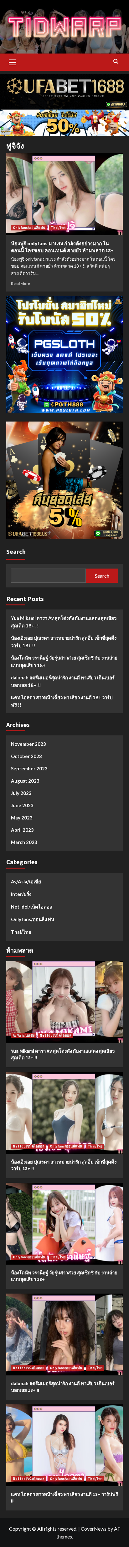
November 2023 (28, 744)
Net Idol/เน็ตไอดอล (31, 907)
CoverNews (93, 1529)
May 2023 (22, 817)
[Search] (116, 61)
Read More (20, 283)
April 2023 (22, 830)
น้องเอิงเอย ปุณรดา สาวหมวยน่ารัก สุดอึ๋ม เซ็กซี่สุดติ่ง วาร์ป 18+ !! (63, 641)
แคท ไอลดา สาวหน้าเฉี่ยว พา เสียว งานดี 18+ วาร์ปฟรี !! (62, 701)
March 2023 (24, 842)
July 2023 (21, 793)
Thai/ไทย (58, 227)
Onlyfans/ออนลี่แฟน (29, 227)
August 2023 (25, 781)
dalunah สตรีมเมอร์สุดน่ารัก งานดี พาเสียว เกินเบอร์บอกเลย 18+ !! (63, 681)
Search (16, 551)
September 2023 (29, 768)
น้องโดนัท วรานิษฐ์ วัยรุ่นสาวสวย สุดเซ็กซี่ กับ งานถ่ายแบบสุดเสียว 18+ (64, 661)
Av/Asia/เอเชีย (26, 881)
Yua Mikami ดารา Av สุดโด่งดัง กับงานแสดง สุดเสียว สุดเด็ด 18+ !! (63, 621)
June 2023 (22, 805)
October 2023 (26, 756)
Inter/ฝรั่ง (21, 894)
